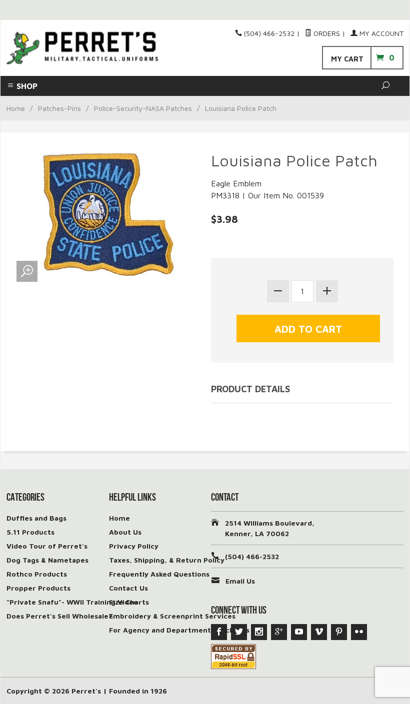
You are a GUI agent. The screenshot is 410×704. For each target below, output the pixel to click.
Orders (326, 33)
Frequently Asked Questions (159, 574)
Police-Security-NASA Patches (143, 108)
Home (15, 108)
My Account (381, 33)
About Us (125, 532)
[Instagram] (259, 632)
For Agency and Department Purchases (179, 630)
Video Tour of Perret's (47, 546)
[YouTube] (299, 632)
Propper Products (38, 588)
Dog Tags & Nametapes (47, 560)
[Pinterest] (339, 632)
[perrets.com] (82, 48)
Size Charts (129, 602)
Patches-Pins (59, 108)
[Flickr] (359, 632)
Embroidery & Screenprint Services (172, 616)
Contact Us (128, 588)
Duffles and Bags (36, 518)
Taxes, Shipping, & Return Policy (166, 560)
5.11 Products (30, 532)
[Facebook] (219, 632)
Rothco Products (36, 574)
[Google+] (279, 632)
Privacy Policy (133, 546)
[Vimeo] (319, 632)
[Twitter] (239, 632)
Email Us (240, 581)
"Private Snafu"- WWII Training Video (72, 602)
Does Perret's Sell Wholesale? (59, 616)
